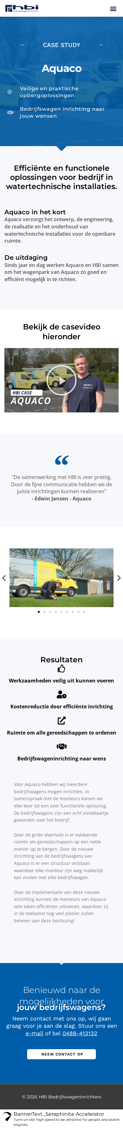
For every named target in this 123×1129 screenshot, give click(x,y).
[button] (113, 8)
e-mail (34, 1033)
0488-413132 (79, 1033)
